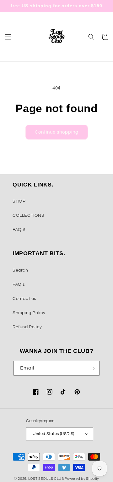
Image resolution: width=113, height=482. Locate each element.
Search (20, 270)
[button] (8, 37)
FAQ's (19, 284)
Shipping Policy (29, 313)
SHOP (19, 201)
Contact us (24, 298)
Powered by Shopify (82, 478)
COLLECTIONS (29, 215)
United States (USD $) (53, 434)
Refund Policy (27, 327)
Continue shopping (56, 132)
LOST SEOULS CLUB (46, 478)
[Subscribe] (92, 368)
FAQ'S (19, 229)
